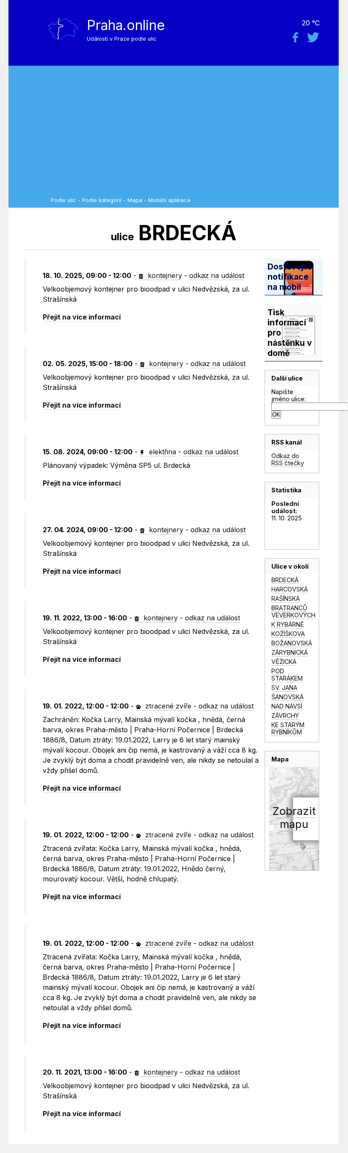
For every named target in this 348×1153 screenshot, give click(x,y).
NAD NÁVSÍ (286, 706)
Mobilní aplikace (169, 200)
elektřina (161, 451)
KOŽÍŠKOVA (288, 633)
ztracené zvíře (167, 706)
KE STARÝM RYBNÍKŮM (287, 728)
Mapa (134, 200)
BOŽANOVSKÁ (291, 643)
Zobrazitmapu (294, 817)
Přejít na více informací (82, 317)
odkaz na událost (216, 275)
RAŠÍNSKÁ (285, 598)
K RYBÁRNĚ (287, 624)
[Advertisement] (192, 133)
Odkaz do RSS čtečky (287, 459)
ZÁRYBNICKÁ (289, 652)
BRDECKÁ (284, 579)
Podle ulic (63, 200)
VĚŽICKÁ (283, 661)
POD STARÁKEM (287, 674)
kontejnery (164, 275)
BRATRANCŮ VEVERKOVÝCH (293, 611)
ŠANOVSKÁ (287, 696)
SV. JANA (284, 687)
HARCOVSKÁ (289, 589)
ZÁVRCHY (285, 715)
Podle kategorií (102, 200)
